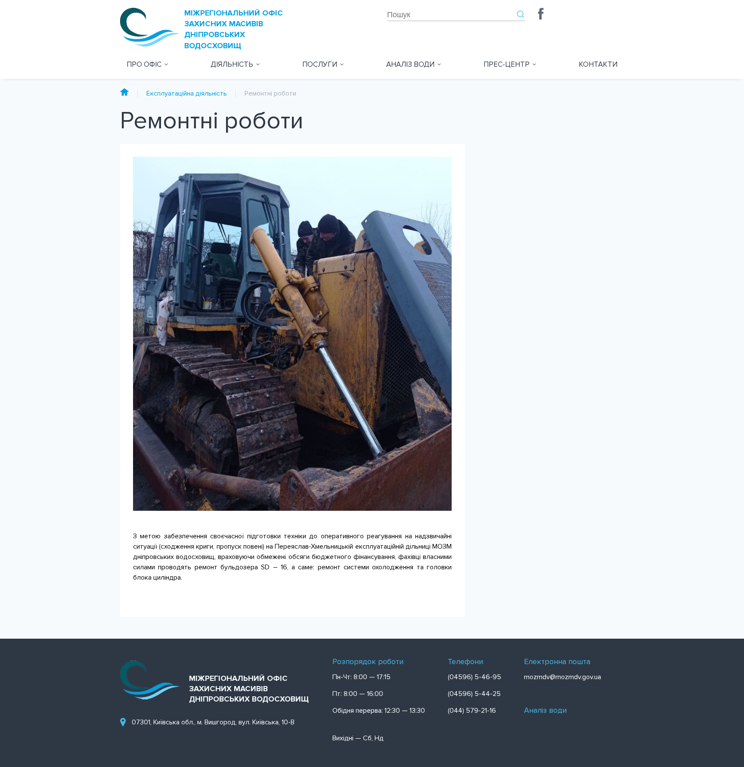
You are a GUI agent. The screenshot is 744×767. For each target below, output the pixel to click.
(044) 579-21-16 (472, 710)
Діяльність (232, 64)
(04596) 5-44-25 (474, 693)
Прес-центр (507, 64)
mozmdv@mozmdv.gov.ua (562, 677)
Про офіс (144, 64)
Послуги (319, 64)
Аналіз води (410, 64)
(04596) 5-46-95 (474, 677)
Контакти (598, 64)
